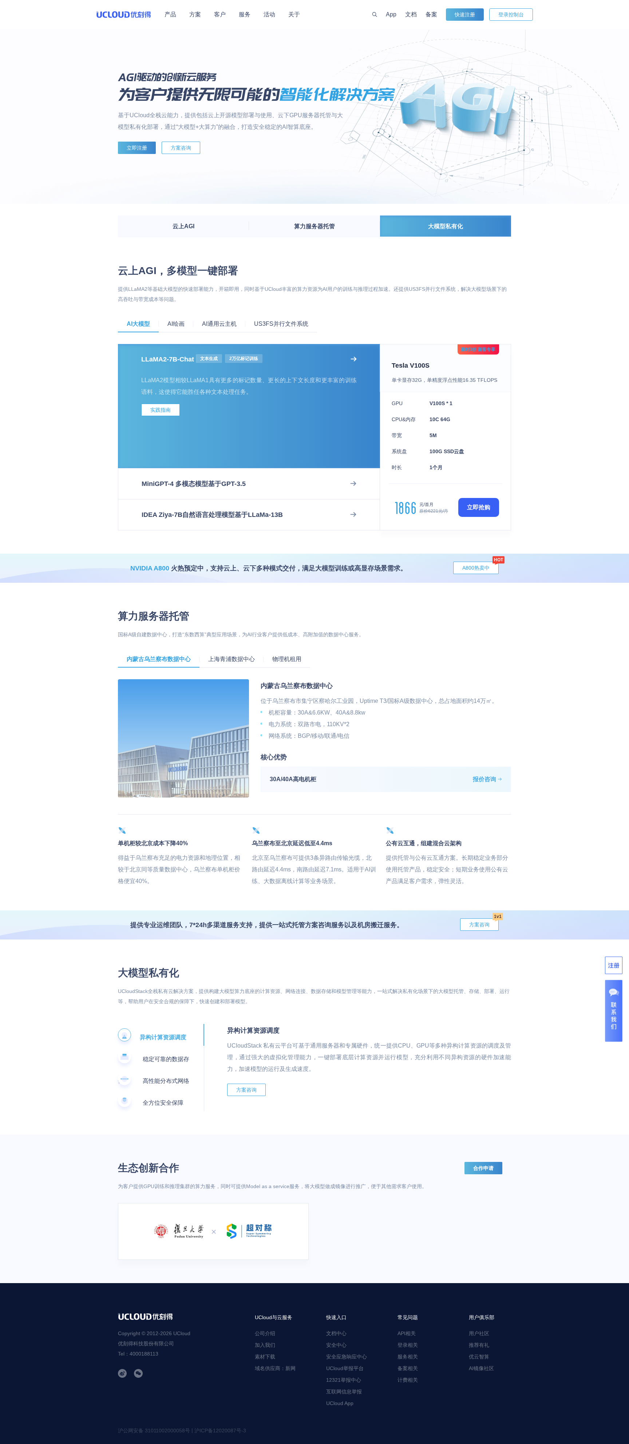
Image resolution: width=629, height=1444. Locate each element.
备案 (431, 14)
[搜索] (374, 14)
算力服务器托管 (314, 226)
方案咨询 (181, 148)
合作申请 (483, 1168)
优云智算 (479, 1357)
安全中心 (336, 1345)
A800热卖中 (480, 566)
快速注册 (465, 14)
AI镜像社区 (481, 1368)
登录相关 (407, 1345)
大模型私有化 (445, 226)
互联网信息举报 (344, 1391)
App (391, 14)
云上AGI (183, 226)
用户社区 (479, 1333)
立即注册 (137, 148)
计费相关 (407, 1380)
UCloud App (339, 1403)
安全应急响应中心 (346, 1357)
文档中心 (336, 1333)
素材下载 (265, 1357)
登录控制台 (511, 14)
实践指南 (160, 410)
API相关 (406, 1333)
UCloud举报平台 (345, 1368)
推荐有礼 (479, 1345)
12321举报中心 (343, 1380)
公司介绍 (265, 1333)
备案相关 (407, 1368)
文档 (411, 14)
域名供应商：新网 (275, 1368)
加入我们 (265, 1345)
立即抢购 (478, 507)
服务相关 (407, 1357)
